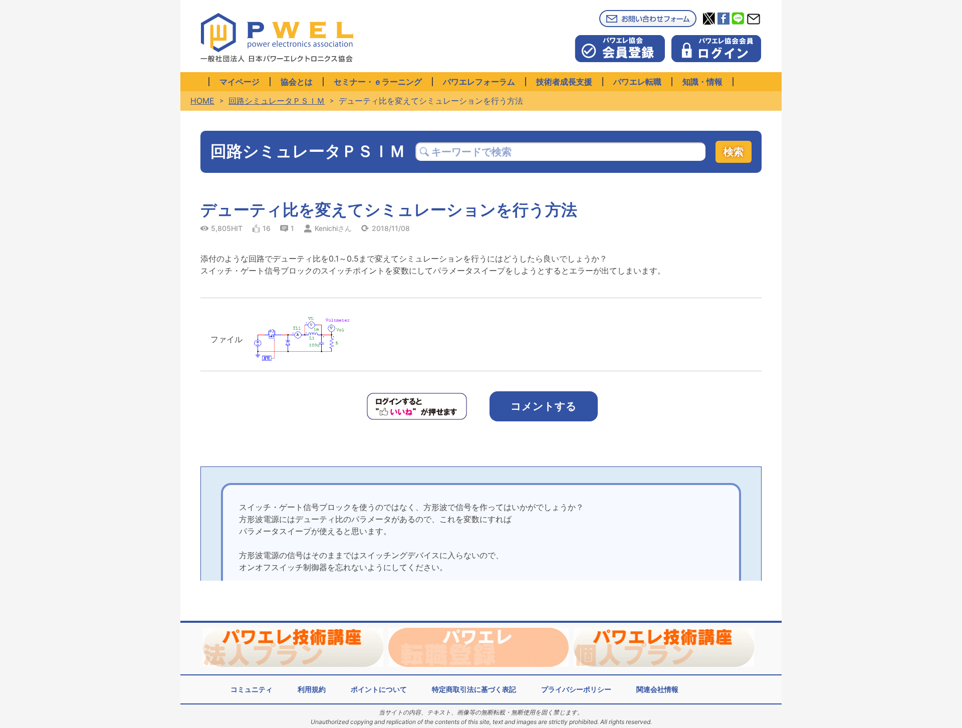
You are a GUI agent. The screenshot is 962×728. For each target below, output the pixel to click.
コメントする (544, 406)
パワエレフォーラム (479, 82)
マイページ (239, 82)
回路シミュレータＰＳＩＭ (276, 100)
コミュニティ (251, 689)
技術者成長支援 (564, 82)
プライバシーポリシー (576, 689)
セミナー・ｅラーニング (378, 82)
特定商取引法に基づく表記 (474, 689)
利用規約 (312, 689)
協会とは (297, 82)
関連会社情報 (657, 689)
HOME (202, 100)
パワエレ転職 (637, 82)
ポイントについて (379, 689)
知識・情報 (702, 82)
